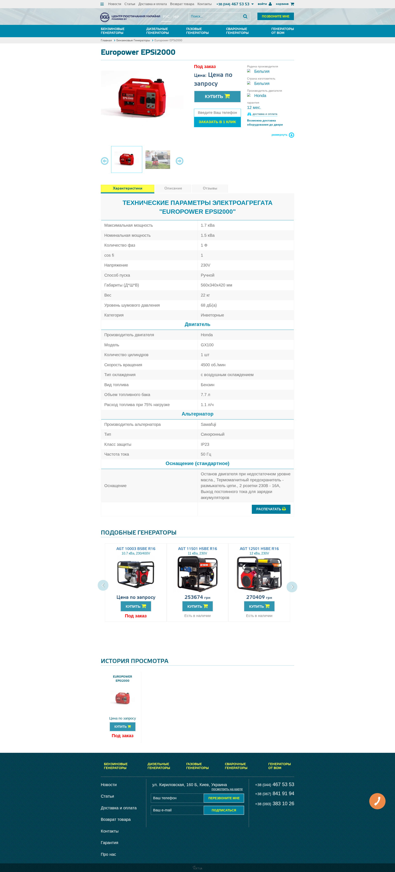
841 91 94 (274, 793)
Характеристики (127, 188)
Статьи (129, 4)
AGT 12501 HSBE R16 (259, 549)
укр (176, 17)
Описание (173, 188)
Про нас (108, 854)
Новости (114, 4)
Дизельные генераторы (157, 31)
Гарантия (109, 842)
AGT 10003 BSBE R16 (135, 549)
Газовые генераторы (197, 31)
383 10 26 (274, 803)
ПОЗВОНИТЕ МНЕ (275, 16)
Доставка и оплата (152, 4)
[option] (142, 98)
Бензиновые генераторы (112, 31)
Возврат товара (182, 4)
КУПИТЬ (134, 606)
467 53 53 (233, 4)
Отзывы (210, 188)
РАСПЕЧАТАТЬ (269, 509)
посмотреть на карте (227, 789)
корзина (282, 4)
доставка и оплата (265, 113)
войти (263, 4)
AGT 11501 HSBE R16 (197, 549)
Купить (214, 96)
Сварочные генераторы (237, 31)
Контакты (205, 4)
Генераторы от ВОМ (282, 31)
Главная (106, 40)
